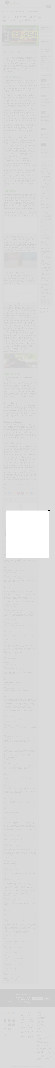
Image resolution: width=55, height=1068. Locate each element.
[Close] (49, 511)
